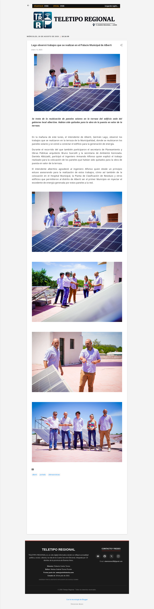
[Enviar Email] (98, 556)
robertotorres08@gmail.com (113, 561)
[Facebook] (104, 556)
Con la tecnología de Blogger (77, 600)
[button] (121, 45)
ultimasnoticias (54, 475)
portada (43, 475)
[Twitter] (111, 556)
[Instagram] (118, 556)
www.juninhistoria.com (65, 572)
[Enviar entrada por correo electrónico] (32, 470)
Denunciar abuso (77, 604)
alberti (34, 475)
